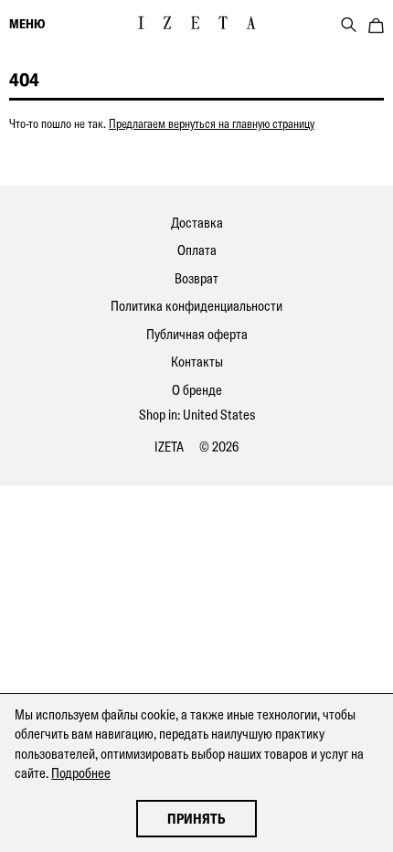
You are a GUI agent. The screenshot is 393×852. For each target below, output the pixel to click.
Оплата (197, 250)
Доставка (197, 222)
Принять (196, 818)
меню (27, 24)
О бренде (197, 390)
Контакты (197, 361)
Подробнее (81, 773)
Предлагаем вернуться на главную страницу (211, 123)
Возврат (196, 278)
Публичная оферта (197, 334)
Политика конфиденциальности (196, 305)
